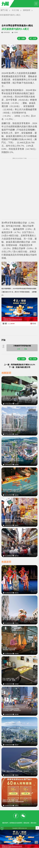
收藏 (23, 38)
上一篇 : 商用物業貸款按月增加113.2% (19, 365)
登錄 (25, 349)
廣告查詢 (33, 823)
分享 (34, 38)
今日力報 (15, 10)
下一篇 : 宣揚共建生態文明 (19, 367)
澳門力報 (4, 10)
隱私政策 (26, 823)
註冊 (18, 349)
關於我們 (5, 823)
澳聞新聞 (26, 10)
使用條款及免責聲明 (16, 823)
